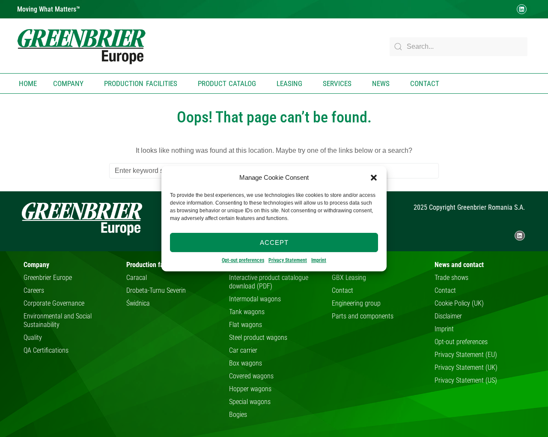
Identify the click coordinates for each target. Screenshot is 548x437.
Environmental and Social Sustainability (58, 320)
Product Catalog (227, 83)
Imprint (318, 260)
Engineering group (356, 303)
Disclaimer (448, 316)
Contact (424, 83)
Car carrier (243, 350)
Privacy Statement (287, 260)
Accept (274, 242)
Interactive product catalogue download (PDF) (268, 281)
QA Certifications (46, 350)
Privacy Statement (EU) (466, 355)
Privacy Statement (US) (466, 380)
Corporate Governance (54, 303)
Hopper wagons (250, 389)
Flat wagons (245, 325)
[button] (373, 177)
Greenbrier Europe (48, 277)
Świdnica (138, 303)
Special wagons (250, 402)
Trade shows (451, 277)
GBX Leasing (349, 277)
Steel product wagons (258, 337)
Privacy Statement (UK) (466, 367)
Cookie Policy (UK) (459, 303)
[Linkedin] (522, 9)
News (381, 83)
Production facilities (140, 83)
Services (337, 83)
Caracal (136, 277)
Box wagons (245, 363)
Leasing (289, 83)
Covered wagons (251, 376)
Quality (33, 337)
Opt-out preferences (243, 260)
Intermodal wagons (255, 299)
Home (28, 83)
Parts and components (362, 316)
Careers (34, 290)
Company (68, 83)
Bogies (238, 414)
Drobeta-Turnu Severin (156, 290)
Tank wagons (247, 312)
